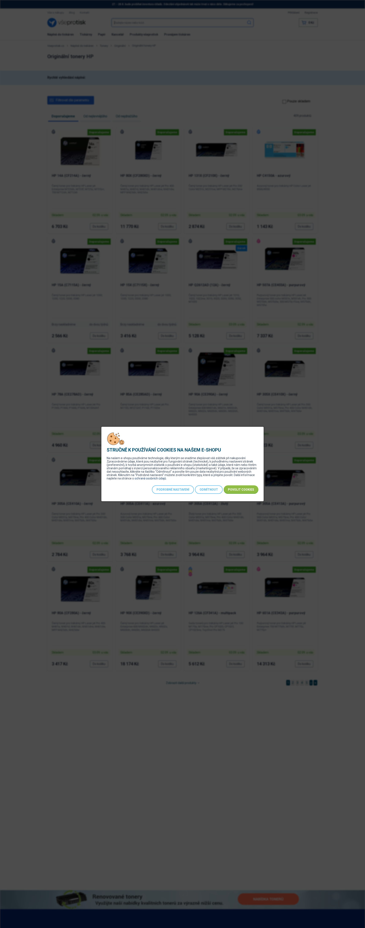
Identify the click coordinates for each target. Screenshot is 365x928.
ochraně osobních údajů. (151, 478)
